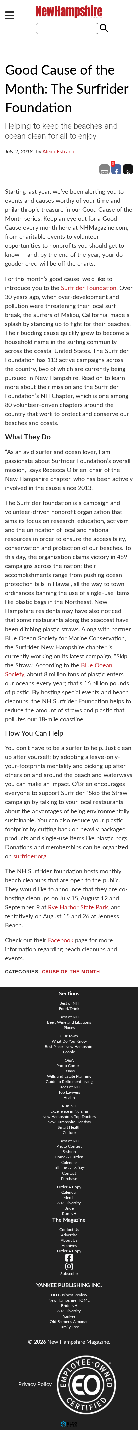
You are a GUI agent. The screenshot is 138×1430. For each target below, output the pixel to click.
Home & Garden (69, 1157)
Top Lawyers (69, 1092)
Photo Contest (69, 1066)
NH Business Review (69, 1295)
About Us (69, 1240)
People (69, 1052)
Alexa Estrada (58, 151)
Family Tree (69, 1327)
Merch (69, 1198)
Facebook (60, 941)
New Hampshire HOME (69, 1300)
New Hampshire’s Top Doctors (69, 1117)
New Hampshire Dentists (69, 1122)
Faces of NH (69, 1087)
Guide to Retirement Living (69, 1082)
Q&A (69, 1060)
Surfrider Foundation (88, 288)
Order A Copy (69, 1187)
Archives (69, 1246)
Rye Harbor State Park (78, 908)
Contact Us (69, 1230)
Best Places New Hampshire (69, 1047)
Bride (69, 1208)
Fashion (69, 1152)
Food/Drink (69, 1009)
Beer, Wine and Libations (69, 1022)
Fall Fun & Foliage (69, 1168)
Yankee (69, 1316)
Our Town (69, 1036)
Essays (69, 1071)
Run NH (69, 1106)
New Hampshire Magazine (69, 11)
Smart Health (69, 1127)
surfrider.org (29, 857)
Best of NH (69, 1003)
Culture (69, 1133)
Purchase (69, 1179)
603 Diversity (69, 1203)
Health (69, 1098)
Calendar (69, 1162)
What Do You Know (69, 1041)
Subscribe (69, 1274)
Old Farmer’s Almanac (69, 1322)
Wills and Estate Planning (69, 1076)
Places (69, 1028)
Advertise (69, 1235)
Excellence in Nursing (69, 1111)
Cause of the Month (71, 971)
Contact (69, 1173)
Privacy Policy (35, 1384)
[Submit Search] (103, 28)
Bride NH (69, 1306)
